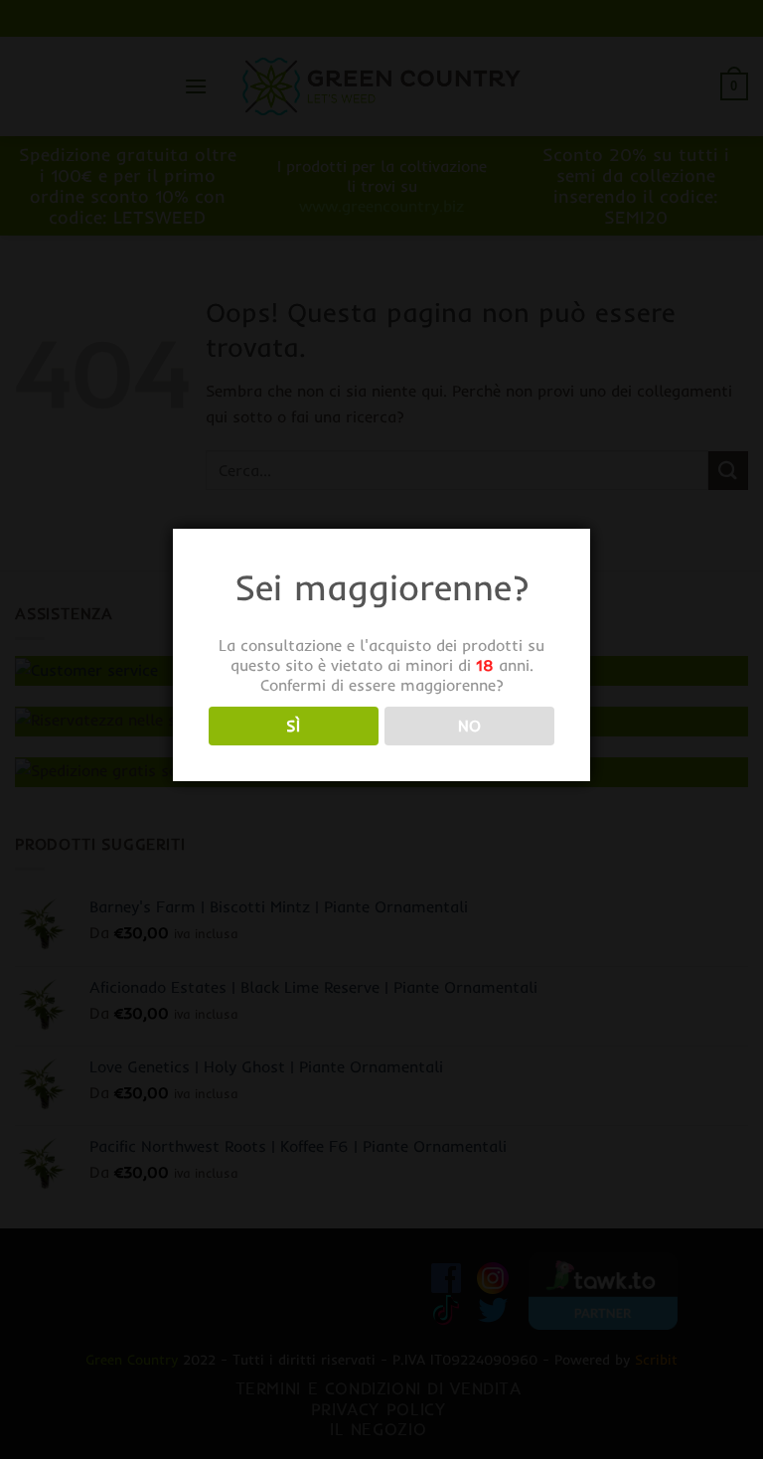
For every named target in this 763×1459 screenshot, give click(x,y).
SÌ (293, 726)
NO (470, 726)
